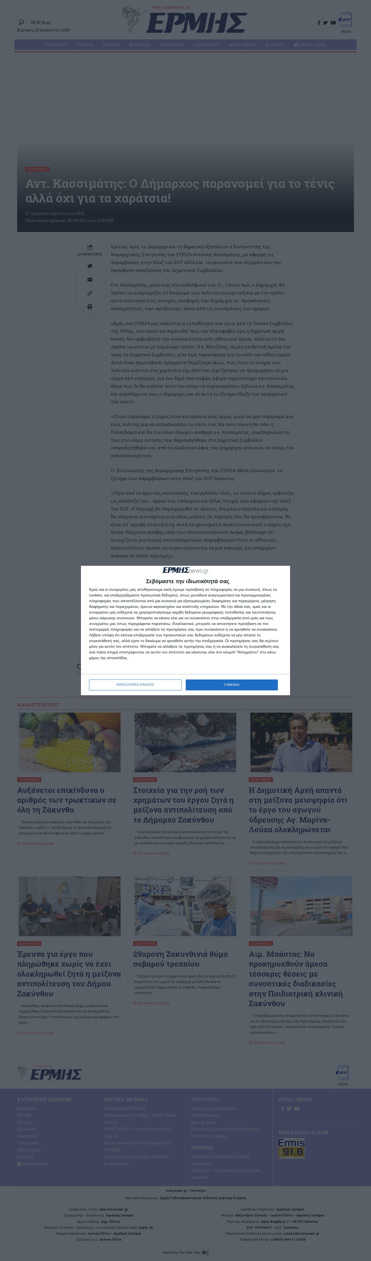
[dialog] (185, 630)
